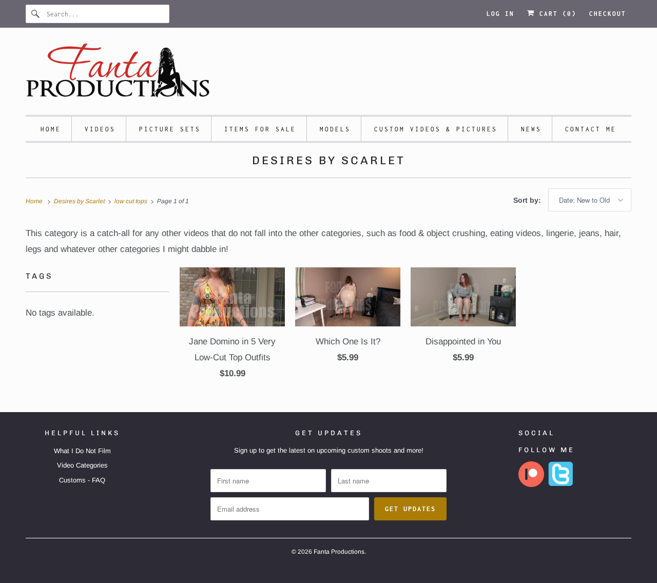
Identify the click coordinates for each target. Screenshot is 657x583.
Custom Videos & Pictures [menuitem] (435, 129)
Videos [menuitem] (100, 129)
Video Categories (82, 465)
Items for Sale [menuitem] (260, 129)
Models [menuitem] (335, 129)
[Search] (36, 14)
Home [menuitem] (51, 129)
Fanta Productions (339, 551)
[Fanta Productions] (328, 74)
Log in (500, 13)
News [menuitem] (531, 129)
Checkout (607, 13)
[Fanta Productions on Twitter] (561, 485)
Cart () (555, 13)
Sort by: (528, 200)
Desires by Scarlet (328, 160)
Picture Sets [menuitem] (170, 129)
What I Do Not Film (82, 451)
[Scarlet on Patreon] (531, 485)
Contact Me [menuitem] (590, 129)
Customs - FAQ (82, 480)
